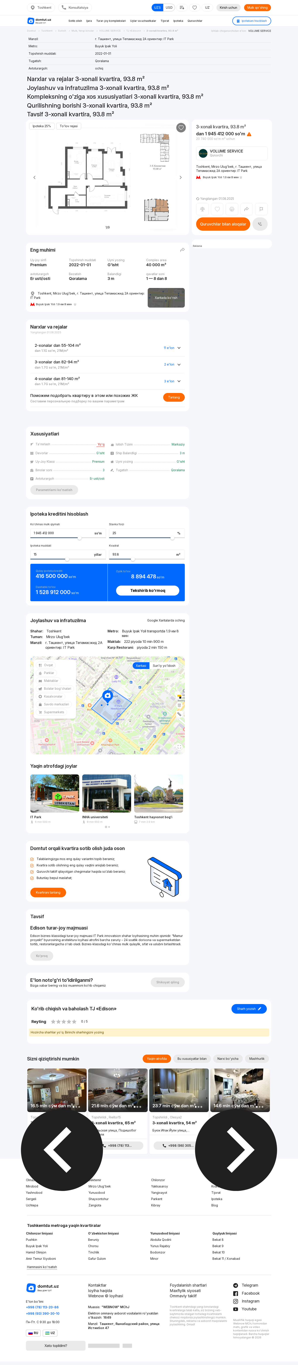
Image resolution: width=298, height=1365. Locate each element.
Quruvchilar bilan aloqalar (223, 224)
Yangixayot (159, 1192)
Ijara (89, 20)
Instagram (250, 1301)
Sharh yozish (246, 1009)
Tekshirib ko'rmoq (147, 590)
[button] (106, 827)
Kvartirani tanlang (48, 892)
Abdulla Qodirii (160, 1239)
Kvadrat (114, 545)
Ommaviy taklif (183, 1296)
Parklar (49, 673)
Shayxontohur (99, 1199)
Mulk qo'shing (257, 7)
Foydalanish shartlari (188, 1285)
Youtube (249, 1309)
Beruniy (93, 1239)
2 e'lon (169, 364)
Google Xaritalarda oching (166, 620)
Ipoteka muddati (40, 545)
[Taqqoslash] (202, 209)
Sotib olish (75, 20)
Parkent (156, 1199)
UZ (207, 7)
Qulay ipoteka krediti (49, 570)
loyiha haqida (100, 1290)
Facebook (250, 1293)
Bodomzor (157, 1252)
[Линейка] (179, 714)
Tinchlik (93, 1252)
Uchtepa (32, 1205)
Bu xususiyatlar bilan (192, 1058)
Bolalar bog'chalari (57, 688)
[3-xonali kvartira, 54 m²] (179, 1124)
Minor (154, 1258)
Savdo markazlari (56, 704)
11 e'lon (169, 348)
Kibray (155, 1205)
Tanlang (174, 397)
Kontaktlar (97, 1285)
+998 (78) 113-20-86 (42, 1307)
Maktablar (51, 680)
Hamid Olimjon (36, 1252)
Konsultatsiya (78, 7)
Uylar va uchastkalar (143, 20)
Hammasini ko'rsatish (42, 1267)
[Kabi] (181, 127)
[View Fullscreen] (179, 746)
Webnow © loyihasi (105, 1296)
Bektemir (95, 1180)
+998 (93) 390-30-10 (43, 1313)
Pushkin (31, 1239)
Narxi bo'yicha (228, 1058)
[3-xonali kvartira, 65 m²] (118, 1126)
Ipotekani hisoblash (254, 20)
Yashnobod (34, 1192)
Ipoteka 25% (42, 126)
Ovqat (48, 665)
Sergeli (31, 1199)
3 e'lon (169, 381)
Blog (214, 1205)
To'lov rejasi (69, 126)
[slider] (80, 538)
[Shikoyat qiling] (261, 209)
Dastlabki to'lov (46, 587)
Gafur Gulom (97, 1258)
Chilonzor (158, 1180)
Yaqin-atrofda (157, 1058)
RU (36, 1333)
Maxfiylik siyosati (185, 1290)
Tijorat (165, 20)
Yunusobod (97, 1192)
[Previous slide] (34, 177)
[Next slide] (180, 177)
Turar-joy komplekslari (111, 20)
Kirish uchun (228, 7)
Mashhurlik (257, 1058)
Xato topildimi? (56, 1345)
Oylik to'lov (123, 571)
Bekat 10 (218, 1252)
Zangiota (95, 1205)
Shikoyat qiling (167, 982)
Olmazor (32, 1180)
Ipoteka (178, 20)
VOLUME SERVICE (259, 30)
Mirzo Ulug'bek (100, 1186)
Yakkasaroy (159, 1186)
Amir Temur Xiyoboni (41, 1258)
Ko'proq (42, 956)
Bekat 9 (218, 1246)
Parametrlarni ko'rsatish (54, 490)
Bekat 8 (218, 1239)
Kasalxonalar (53, 696)
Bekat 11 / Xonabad (226, 1258)
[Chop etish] (232, 209)
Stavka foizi (116, 524)
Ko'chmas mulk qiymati (45, 524)
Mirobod (32, 1186)
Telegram (249, 1285)
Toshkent (44, 7)
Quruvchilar (195, 20)
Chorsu (93, 1246)
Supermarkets (54, 712)
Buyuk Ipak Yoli (37, 1246)
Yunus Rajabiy (160, 1246)
